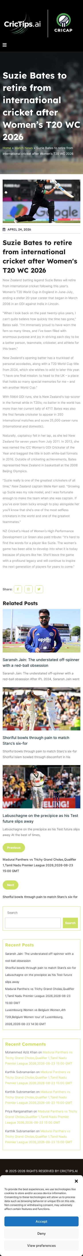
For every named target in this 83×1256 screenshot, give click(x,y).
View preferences (41, 1245)
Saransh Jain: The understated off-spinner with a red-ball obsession (41, 663)
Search (12, 912)
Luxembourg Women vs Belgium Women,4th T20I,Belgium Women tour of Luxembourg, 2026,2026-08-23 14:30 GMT (35, 1017)
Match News (24, 148)
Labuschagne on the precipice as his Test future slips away (40, 818)
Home (7, 148)
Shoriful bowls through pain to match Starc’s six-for (36, 740)
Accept (41, 1221)
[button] (76, 1181)
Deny (41, 1233)
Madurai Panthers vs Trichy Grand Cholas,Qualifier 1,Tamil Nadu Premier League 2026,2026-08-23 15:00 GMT (39, 996)
